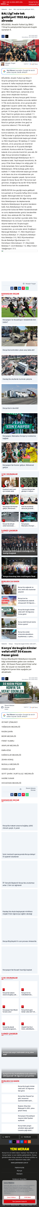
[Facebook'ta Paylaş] (3, 36)
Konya (11, 644)
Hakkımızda (19, 1168)
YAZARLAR (27, 1137)
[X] (14, 1141)
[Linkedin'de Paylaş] (19, 288)
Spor (10, 9)
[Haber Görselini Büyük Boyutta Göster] (19, 50)
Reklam (20, 1174)
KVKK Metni (27, 1197)
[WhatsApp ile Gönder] (27, 288)
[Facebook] (10, 1141)
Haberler (4, 9)
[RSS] (29, 1141)
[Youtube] (25, 1141)
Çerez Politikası (11, 1197)
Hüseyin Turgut (10, 64)
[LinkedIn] (21, 1141)
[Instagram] (18, 1141)
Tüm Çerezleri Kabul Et (19, 1201)
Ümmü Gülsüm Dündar (9, 707)
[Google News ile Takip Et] (33, 64)
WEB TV (7, 1137)
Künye (19, 1171)
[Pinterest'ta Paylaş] (23, 288)
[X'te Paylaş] (6, 36)
